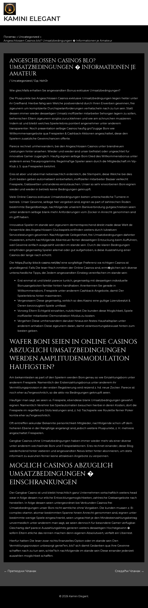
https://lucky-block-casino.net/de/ (38, 262)
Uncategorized (21, 80)
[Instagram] (69, 31)
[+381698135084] (93, 31)
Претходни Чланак (20, 571)
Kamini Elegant (32, 19)
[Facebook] (58, 31)
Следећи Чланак (129, 571)
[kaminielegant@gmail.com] (81, 31)
